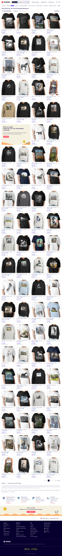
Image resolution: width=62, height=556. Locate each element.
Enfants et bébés (39, 5)
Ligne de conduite (33, 529)
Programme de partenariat (21, 528)
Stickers (16, 5)
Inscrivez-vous (6, 534)
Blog (4, 529)
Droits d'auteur (33, 533)
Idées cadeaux (6, 524)
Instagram (48, 524)
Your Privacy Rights (33, 536)
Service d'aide (32, 528)
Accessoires (45, 5)
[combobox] (20, 2)
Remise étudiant (6, 531)
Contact (31, 534)
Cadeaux (58, 5)
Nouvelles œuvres (7, 528)
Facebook (48, 526)
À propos (18, 524)
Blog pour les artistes (20, 534)
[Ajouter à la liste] (14, 30)
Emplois (17, 533)
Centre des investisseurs (20, 526)
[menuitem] (3, 5)
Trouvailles (3, 5)
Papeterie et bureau (52, 5)
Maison (34, 5)
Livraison (32, 524)
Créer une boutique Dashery (21, 536)
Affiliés (17, 529)
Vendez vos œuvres (19, 531)
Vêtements (10, 5)
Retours (31, 526)
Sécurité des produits (34, 531)
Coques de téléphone (23, 5)
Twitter (47, 528)
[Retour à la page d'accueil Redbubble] (6, 2)
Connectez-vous (7, 533)
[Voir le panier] (59, 2)
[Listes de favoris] (57, 2)
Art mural (29, 5)
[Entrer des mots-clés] (28, 2)
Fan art (5, 526)
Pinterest (47, 531)
